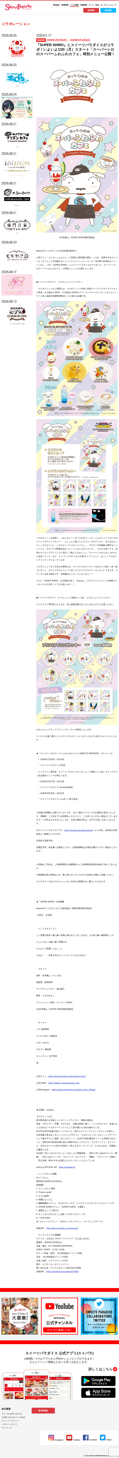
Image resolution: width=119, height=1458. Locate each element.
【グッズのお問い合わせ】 (11, 1414)
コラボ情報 (74, 5)
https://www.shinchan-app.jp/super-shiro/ (67, 1076)
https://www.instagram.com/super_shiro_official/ (73, 1089)
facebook (93, 1440)
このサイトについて (9, 1424)
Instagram (59, 1440)
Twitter (109, 1440)
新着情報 (65, 5)
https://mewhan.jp (67, 1167)
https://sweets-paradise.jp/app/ (79, 830)
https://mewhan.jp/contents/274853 (62, 1271)
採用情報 (91, 10)
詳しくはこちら (101, 1369)
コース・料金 (94, 5)
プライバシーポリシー (10, 1421)
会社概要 (6, 1409)
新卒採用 (108, 10)
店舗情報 (83, 5)
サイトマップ (6, 1428)
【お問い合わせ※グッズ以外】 (13, 1417)
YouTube (76, 1440)
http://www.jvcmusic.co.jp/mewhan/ (62, 1228)
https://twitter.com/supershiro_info (63, 1083)
